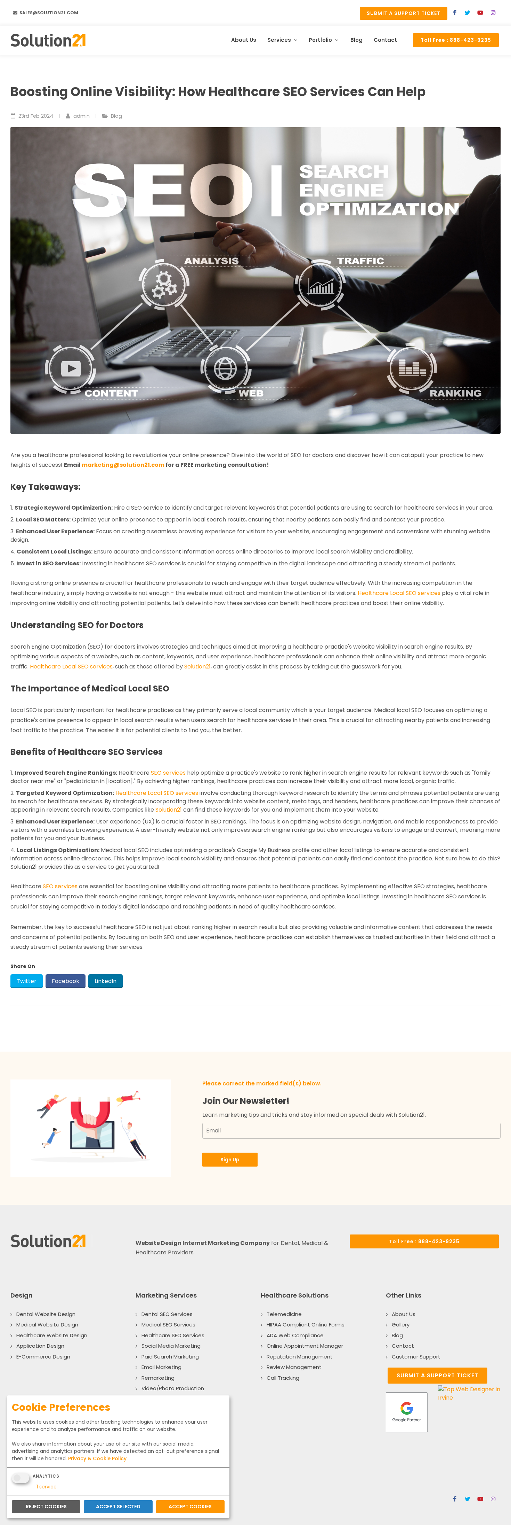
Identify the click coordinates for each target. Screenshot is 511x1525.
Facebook (65, 981)
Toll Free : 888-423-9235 (456, 40)
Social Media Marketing (171, 1345)
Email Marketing (161, 1367)
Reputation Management (300, 1356)
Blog (116, 116)
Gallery (400, 1324)
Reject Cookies (46, 1506)
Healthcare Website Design (51, 1335)
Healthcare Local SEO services (399, 593)
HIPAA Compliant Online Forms (305, 1324)
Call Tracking (283, 1377)
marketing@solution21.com (123, 465)
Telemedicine (284, 1314)
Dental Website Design (45, 1314)
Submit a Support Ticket (403, 13)
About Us (403, 1314)
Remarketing (158, 1377)
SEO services (168, 773)
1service (45, 1486)
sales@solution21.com (48, 13)
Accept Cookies (190, 1506)
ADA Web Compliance (295, 1335)
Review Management (294, 1367)
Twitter (26, 981)
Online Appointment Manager (305, 1345)
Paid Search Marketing (170, 1356)
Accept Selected (118, 1506)
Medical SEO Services (168, 1324)
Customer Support (416, 1356)
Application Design (40, 1345)
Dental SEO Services (167, 1314)
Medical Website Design (47, 1324)
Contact (403, 1345)
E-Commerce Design (43, 1356)
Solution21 (197, 667)
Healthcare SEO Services (172, 1335)
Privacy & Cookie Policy (97, 1458)
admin (81, 116)
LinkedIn (105, 981)
